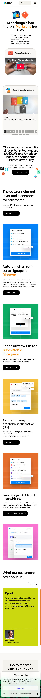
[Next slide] (36, 584)
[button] (7, 115)
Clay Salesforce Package (22, 507)
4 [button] (13, 131)
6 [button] (20, 131)
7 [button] (23, 131)
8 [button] (26, 131)
